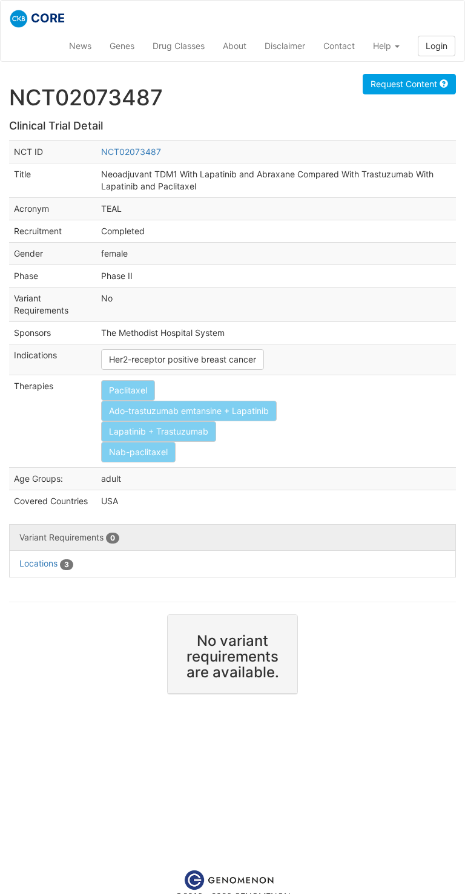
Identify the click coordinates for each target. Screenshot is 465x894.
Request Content (405, 84)
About (234, 46)
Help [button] (383, 46)
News (80, 46)
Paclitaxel (128, 390)
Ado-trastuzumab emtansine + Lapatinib (189, 411)
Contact (339, 46)
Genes (122, 46)
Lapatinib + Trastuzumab (158, 431)
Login (436, 46)
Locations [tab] (44, 563)
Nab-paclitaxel (138, 452)
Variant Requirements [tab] (67, 537)
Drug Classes (179, 46)
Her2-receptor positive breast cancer (182, 359)
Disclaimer (285, 46)
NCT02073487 (131, 151)
